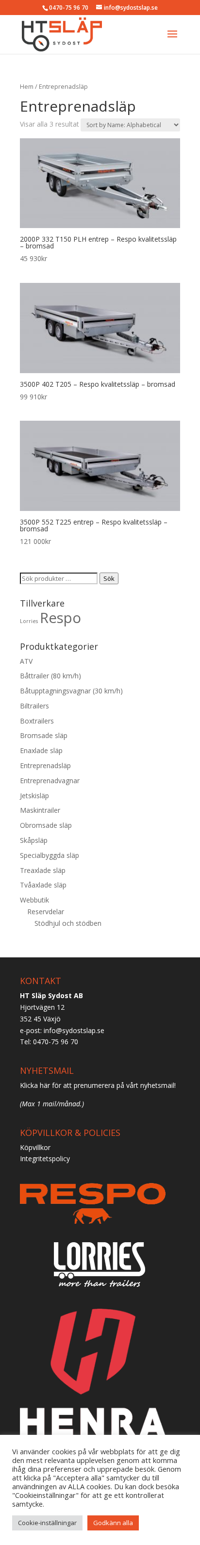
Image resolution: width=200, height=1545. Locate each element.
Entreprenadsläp (45, 765)
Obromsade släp (46, 825)
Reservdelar (45, 911)
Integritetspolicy (45, 1158)
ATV (26, 661)
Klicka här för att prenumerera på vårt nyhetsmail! (98, 1085)
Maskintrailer (40, 810)
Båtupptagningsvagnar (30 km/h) (71, 690)
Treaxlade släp (43, 870)
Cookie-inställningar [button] (47, 1522)
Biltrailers (34, 705)
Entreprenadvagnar (50, 780)
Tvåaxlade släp (43, 884)
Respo (60, 617)
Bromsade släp (43, 735)
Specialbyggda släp (49, 855)
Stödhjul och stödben (67, 923)
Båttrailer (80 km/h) (50, 675)
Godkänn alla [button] (113, 1522)
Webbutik (34, 899)
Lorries (29, 621)
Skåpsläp (34, 840)
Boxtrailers (37, 720)
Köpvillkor (35, 1147)
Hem (26, 86)
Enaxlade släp (41, 750)
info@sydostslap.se (74, 1030)
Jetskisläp (34, 795)
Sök (109, 578)
